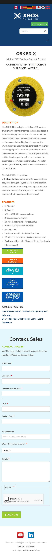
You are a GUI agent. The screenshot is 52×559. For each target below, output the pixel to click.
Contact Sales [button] (39, 24)
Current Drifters (20, 64)
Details (5, 459)
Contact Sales (12, 251)
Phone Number (8, 431)
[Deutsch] (29, 7)
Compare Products (13, 260)
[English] (16, 7)
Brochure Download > (12, 270)
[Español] (25, 7)
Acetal (33, 68)
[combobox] (5, 436)
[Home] (26, 16)
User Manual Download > (12, 283)
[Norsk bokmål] (47, 7)
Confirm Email (7, 416)
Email (4, 404)
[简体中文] (34, 7)
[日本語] (38, 7)
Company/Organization (11, 388)
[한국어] (43, 7)
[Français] (20, 7)
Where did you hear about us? (13, 444)
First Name (6, 363)
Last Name (6, 376)
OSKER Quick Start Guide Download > (12, 296)
